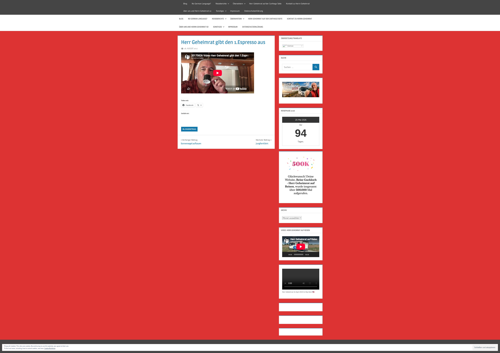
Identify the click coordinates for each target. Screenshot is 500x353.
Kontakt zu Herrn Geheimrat (298, 3)
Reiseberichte (221, 3)
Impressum (235, 11)
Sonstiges (220, 11)
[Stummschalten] (311, 254)
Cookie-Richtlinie (49, 348)
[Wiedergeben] (285, 254)
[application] (300, 246)
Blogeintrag (189, 129)
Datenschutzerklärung (253, 11)
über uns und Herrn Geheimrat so (197, 11)
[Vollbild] (316, 254)
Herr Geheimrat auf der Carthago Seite (265, 3)
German (290, 46)
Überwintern (238, 3)
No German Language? (201, 3)
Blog (185, 3)
